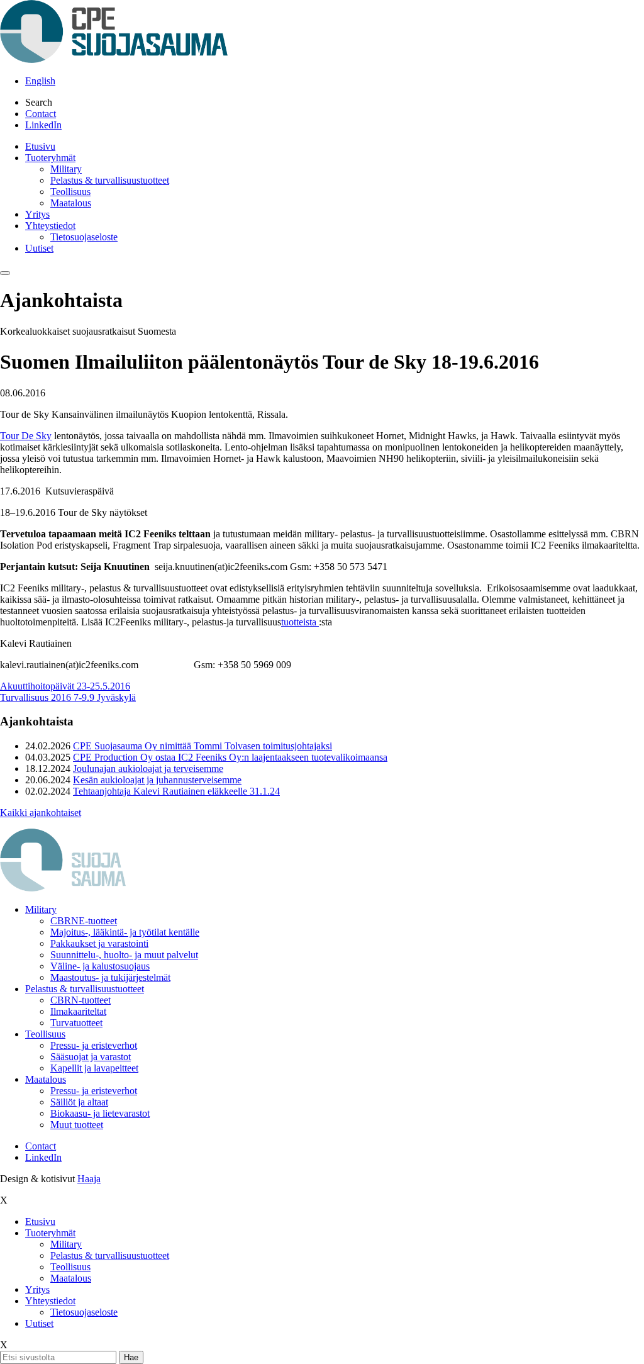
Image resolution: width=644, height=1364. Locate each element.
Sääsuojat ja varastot (90, 1056)
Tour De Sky (26, 435)
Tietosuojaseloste (84, 237)
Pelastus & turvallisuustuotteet (109, 180)
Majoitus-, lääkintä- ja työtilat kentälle (124, 932)
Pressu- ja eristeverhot (93, 1045)
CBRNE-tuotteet (83, 920)
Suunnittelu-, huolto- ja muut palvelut (124, 954)
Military (66, 169)
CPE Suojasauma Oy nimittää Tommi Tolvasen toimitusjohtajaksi (202, 746)
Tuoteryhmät (50, 157)
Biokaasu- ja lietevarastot (100, 1113)
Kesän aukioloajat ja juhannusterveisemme (157, 779)
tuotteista (300, 622)
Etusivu (40, 146)
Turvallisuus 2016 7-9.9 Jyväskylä (68, 697)
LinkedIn (43, 125)
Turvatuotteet (76, 1022)
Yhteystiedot (50, 225)
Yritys (37, 214)
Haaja (89, 1178)
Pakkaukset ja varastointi (99, 943)
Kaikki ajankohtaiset (40, 812)
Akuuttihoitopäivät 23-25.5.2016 (65, 686)
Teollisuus (70, 191)
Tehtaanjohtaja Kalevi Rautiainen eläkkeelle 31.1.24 (176, 791)
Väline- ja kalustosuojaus (100, 966)
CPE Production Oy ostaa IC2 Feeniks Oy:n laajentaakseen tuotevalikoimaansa (230, 757)
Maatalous (70, 203)
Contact (40, 113)
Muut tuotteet (76, 1124)
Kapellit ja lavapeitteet (94, 1068)
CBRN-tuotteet (80, 1000)
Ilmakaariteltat (78, 1011)
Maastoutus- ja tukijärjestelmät (110, 977)
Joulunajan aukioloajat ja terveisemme (148, 768)
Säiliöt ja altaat (79, 1102)
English (40, 80)
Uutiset (39, 248)
